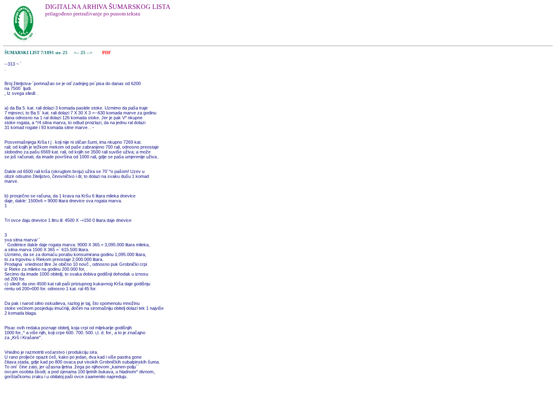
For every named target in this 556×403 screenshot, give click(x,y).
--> (90, 52)
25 (84, 52)
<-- (76, 52)
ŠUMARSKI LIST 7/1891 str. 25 (36, 52)
